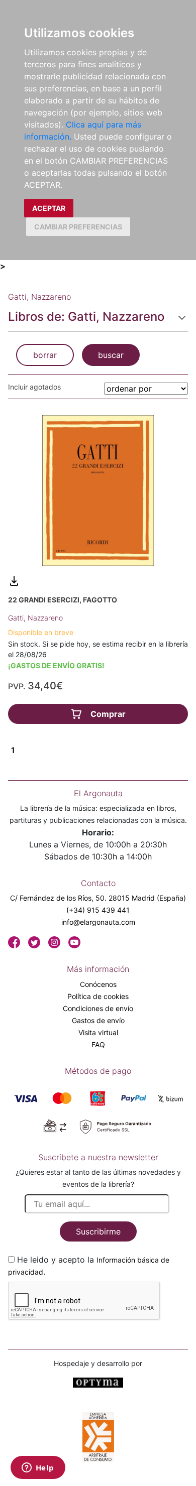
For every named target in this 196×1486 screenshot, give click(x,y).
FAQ (98, 1044)
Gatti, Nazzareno (35, 617)
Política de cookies (98, 996)
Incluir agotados (34, 387)
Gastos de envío (98, 1020)
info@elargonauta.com (98, 922)
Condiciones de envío (98, 1008)
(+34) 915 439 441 (98, 910)
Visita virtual (98, 1032)
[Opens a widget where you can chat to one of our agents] (37, 1468)
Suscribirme (98, 1231)
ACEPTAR (48, 208)
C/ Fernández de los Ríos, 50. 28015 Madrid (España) (98, 898)
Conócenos (98, 984)
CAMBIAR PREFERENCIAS (78, 226)
